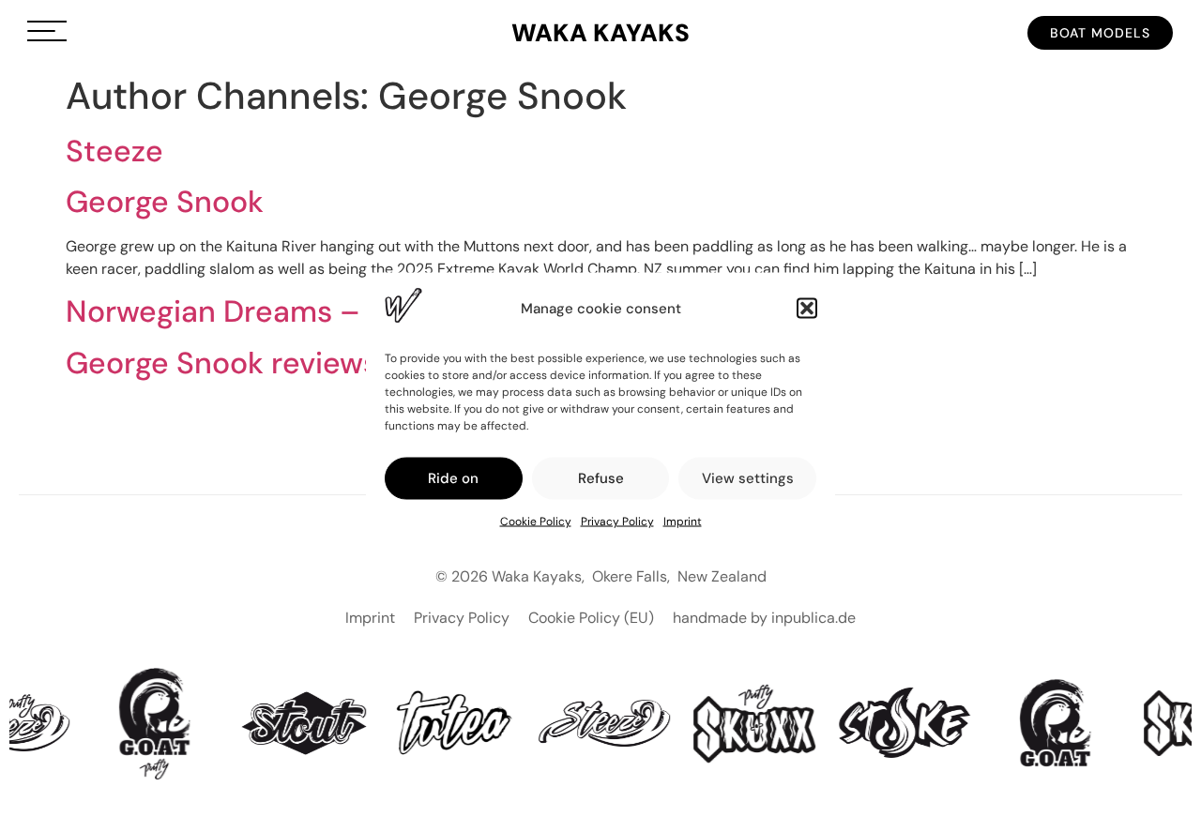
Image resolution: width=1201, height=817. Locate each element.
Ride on (453, 478)
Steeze (114, 151)
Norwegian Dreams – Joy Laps (278, 311)
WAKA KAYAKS (600, 33)
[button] (807, 308)
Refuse (601, 478)
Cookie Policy (535, 520)
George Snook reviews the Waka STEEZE (347, 363)
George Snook (165, 201)
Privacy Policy (617, 520)
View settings (748, 478)
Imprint (682, 520)
